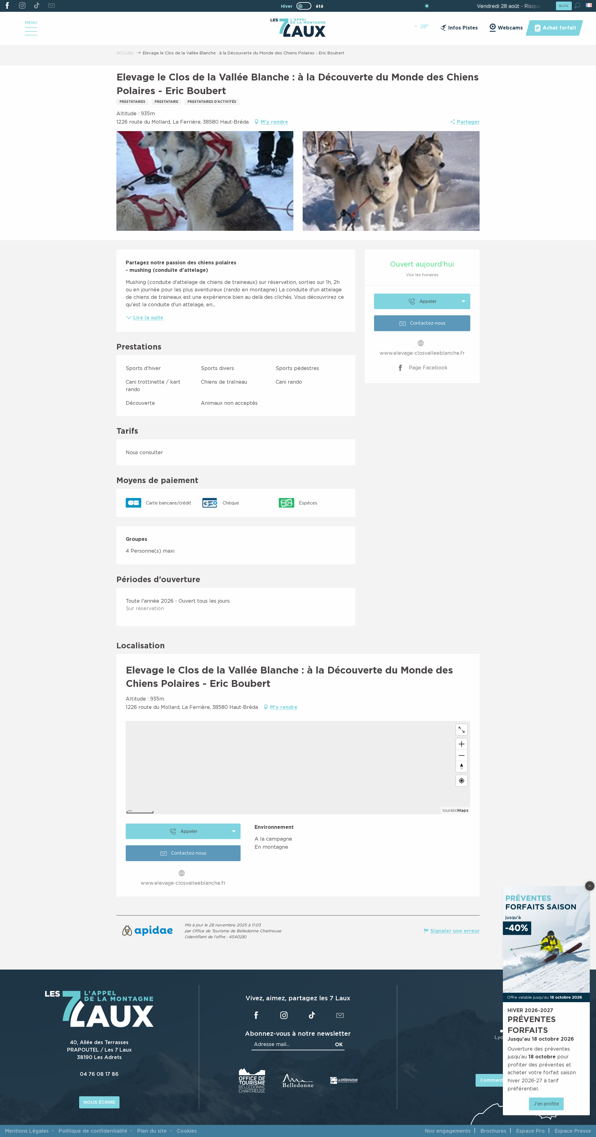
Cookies (187, 1131)
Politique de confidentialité (93, 1131)
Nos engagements (448, 1131)
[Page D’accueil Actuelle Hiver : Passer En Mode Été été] (303, 6)
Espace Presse (573, 1131)
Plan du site (152, 1131)
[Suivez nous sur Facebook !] (7, 6)
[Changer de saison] (305, 6)
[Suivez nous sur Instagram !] (22, 6)
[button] (577, 5)
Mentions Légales (27, 1131)
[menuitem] (297, 28)
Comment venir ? (500, 1080)
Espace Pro (530, 1131)
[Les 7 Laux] (99, 1025)
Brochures (493, 1131)
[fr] (589, 5)
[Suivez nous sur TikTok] (36, 6)
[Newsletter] (51, 6)
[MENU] (31, 33)
